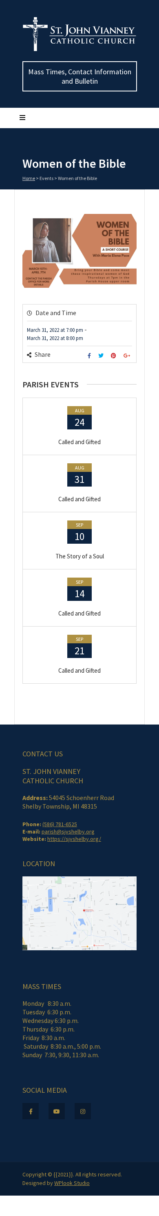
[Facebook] (90, 355)
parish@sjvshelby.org (68, 831)
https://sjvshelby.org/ (74, 839)
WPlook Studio (72, 1183)
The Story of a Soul (79, 556)
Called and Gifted (79, 442)
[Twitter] (102, 355)
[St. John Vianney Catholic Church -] (79, 49)
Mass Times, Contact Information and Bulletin (79, 76)
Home (28, 178)
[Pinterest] (114, 355)
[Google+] (128, 355)
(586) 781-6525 (59, 824)
